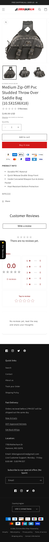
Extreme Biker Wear (23, 529)
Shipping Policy (12, 392)
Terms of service (41, 532)
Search (8, 367)
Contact (8, 374)
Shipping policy (17, 536)
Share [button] (7, 201)
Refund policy (15, 532)
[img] (11, 272)
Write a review (24, 226)
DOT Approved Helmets (16, 424)
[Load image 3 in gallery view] (39, 73)
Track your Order (12, 386)
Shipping (5, 117)
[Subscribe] (40, 480)
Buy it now (24, 145)
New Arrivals (11, 418)
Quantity (5, 122)
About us (9, 380)
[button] (3, 9)
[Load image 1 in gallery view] (9, 73)
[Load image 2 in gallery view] (24, 73)
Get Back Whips (12, 429)
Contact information (32, 536)
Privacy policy (28, 532)
